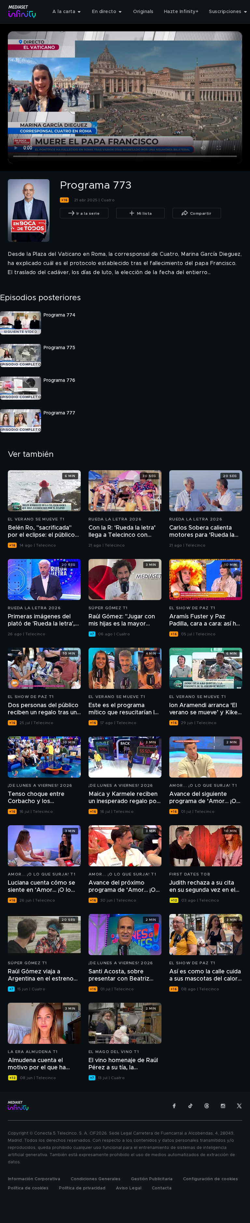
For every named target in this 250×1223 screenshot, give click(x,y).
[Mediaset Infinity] (22, 11)
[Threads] (207, 1106)
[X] (239, 1106)
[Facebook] (174, 1106)
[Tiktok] (190, 1106)
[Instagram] (223, 1106)
